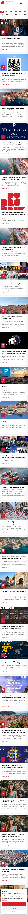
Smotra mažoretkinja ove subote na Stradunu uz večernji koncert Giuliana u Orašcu (13, 523)
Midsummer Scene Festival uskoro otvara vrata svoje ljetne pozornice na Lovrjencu (13, 767)
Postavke (14, 911)
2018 (11, 14)
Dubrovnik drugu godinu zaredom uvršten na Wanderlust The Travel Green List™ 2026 (14, 732)
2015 (24, 14)
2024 (11, 11)
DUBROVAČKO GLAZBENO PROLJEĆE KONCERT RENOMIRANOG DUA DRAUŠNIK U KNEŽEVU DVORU (13, 802)
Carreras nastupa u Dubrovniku (11, 38)
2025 (6, 11)
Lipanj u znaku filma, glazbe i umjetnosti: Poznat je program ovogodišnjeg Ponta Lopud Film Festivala (14, 663)
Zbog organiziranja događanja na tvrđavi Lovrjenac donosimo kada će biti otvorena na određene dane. (14, 558)
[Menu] (25, 2)
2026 (2, 11)
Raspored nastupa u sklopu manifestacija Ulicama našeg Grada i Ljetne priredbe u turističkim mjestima (13, 283)
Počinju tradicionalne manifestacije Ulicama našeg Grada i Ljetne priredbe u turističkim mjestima (14, 457)
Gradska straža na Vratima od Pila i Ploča (14, 591)
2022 (20, 11)
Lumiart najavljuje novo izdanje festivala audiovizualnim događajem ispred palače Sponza (14, 353)
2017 (15, 14)
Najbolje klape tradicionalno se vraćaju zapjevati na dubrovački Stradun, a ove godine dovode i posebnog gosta (13, 697)
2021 (24, 11)
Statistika (4, 421)
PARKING (4, 386)
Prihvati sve (14, 904)
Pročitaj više (5, 49)
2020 (2, 14)
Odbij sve (14, 908)
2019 (6, 14)
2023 (15, 11)
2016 (20, 14)
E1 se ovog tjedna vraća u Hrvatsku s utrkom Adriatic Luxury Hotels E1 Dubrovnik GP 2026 (13, 489)
